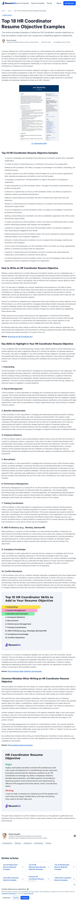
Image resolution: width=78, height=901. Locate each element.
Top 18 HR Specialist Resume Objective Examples (61, 867)
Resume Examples (38, 3)
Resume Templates (22, 3)
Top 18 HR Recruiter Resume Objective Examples (10, 867)
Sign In (59, 3)
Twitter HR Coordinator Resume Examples (62, 879)
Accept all (25, 897)
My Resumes (69, 3)
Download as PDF (40, 143)
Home (3, 11)
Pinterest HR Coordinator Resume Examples (36, 879)
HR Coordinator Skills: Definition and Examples (25, 671)
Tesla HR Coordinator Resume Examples (11, 879)
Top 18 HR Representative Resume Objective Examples (37, 867)
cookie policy (27, 893)
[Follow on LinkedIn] (74, 836)
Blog (9, 11)
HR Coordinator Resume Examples (20, 745)
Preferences (7, 897)
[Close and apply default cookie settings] (74, 884)
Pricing (49, 3)
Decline (16, 897)
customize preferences (9, 893)
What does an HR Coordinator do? (20, 336)
